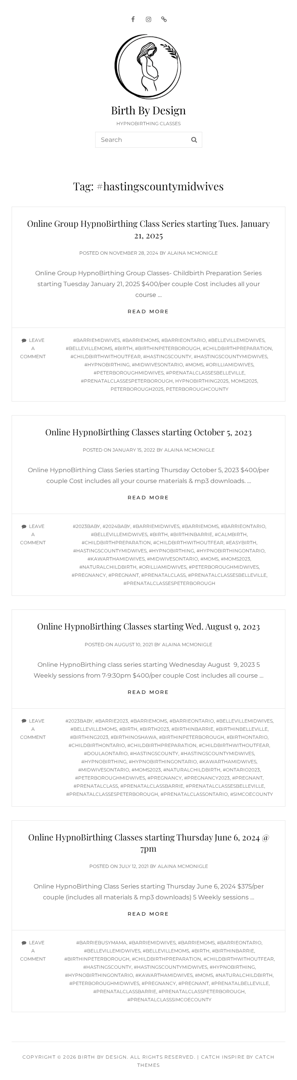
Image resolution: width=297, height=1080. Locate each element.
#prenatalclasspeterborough (202, 991)
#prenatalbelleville (240, 983)
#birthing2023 (89, 737)
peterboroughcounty (197, 389)
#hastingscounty (167, 356)
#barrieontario (183, 340)
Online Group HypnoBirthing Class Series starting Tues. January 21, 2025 (148, 228)
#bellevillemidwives (236, 340)
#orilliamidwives (229, 364)
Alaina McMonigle (192, 253)
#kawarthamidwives (116, 559)
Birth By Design (148, 110)
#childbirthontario (96, 745)
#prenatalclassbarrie (151, 786)
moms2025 (244, 381)
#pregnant (123, 575)
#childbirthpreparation (237, 348)
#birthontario (247, 737)
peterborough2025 (137, 389)
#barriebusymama (101, 942)
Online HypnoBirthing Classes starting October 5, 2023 (148, 432)
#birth (123, 348)
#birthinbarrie (191, 534)
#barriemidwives (96, 340)
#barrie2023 (111, 721)
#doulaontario (106, 753)
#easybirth (241, 542)
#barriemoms (140, 340)
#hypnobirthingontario (230, 551)
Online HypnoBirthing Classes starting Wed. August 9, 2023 (148, 626)
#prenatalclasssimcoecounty (169, 999)
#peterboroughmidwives (129, 373)
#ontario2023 (241, 770)
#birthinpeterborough (167, 348)
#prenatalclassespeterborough (127, 381)
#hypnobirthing (107, 364)
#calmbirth (231, 534)
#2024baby (116, 526)
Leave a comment (33, 348)
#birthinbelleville (242, 729)
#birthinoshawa (134, 737)
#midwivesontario (157, 364)
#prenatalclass (163, 575)
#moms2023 (235, 559)
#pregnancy (89, 575)
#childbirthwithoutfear (105, 356)
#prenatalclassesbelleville (205, 373)
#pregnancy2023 (207, 778)
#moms (194, 364)
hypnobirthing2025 (202, 381)
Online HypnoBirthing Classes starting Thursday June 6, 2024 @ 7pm (148, 842)
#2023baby (86, 526)
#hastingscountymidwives (230, 356)
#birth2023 (154, 729)
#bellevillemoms (89, 348)
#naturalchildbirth (108, 567)
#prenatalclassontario (194, 794)
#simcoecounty (251, 794)
